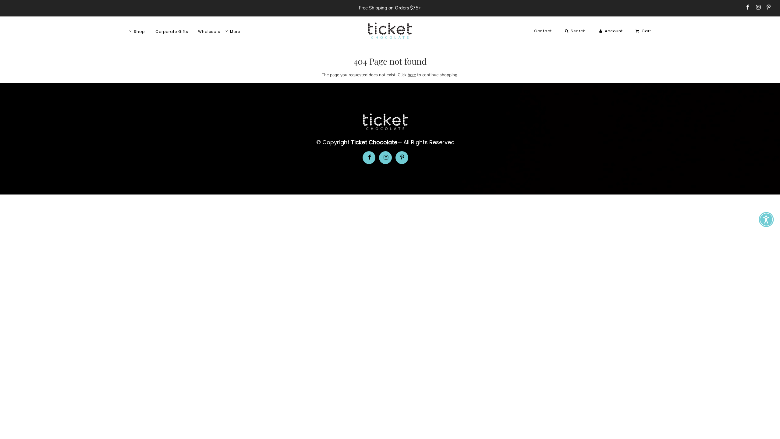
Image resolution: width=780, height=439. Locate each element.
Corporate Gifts (171, 31)
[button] (766, 219)
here (412, 75)
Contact (543, 31)
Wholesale (209, 31)
